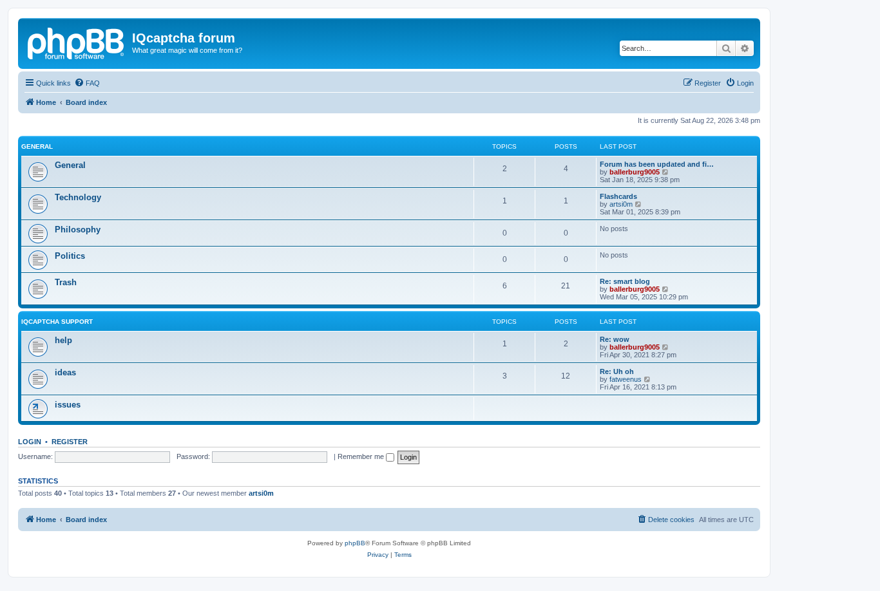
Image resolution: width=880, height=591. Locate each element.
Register (70, 442)
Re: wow (614, 339)
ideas (65, 372)
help (63, 340)
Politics (70, 256)
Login (29, 442)
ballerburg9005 (634, 172)
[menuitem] (87, 83)
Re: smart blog (625, 281)
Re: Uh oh (617, 371)
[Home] (76, 41)
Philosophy (77, 229)
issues (68, 404)
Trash (66, 282)
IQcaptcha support (57, 321)
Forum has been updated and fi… (657, 164)
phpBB (355, 543)
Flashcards (618, 196)
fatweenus (625, 379)
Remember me (362, 456)
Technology (78, 197)
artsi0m (621, 204)
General (37, 146)
